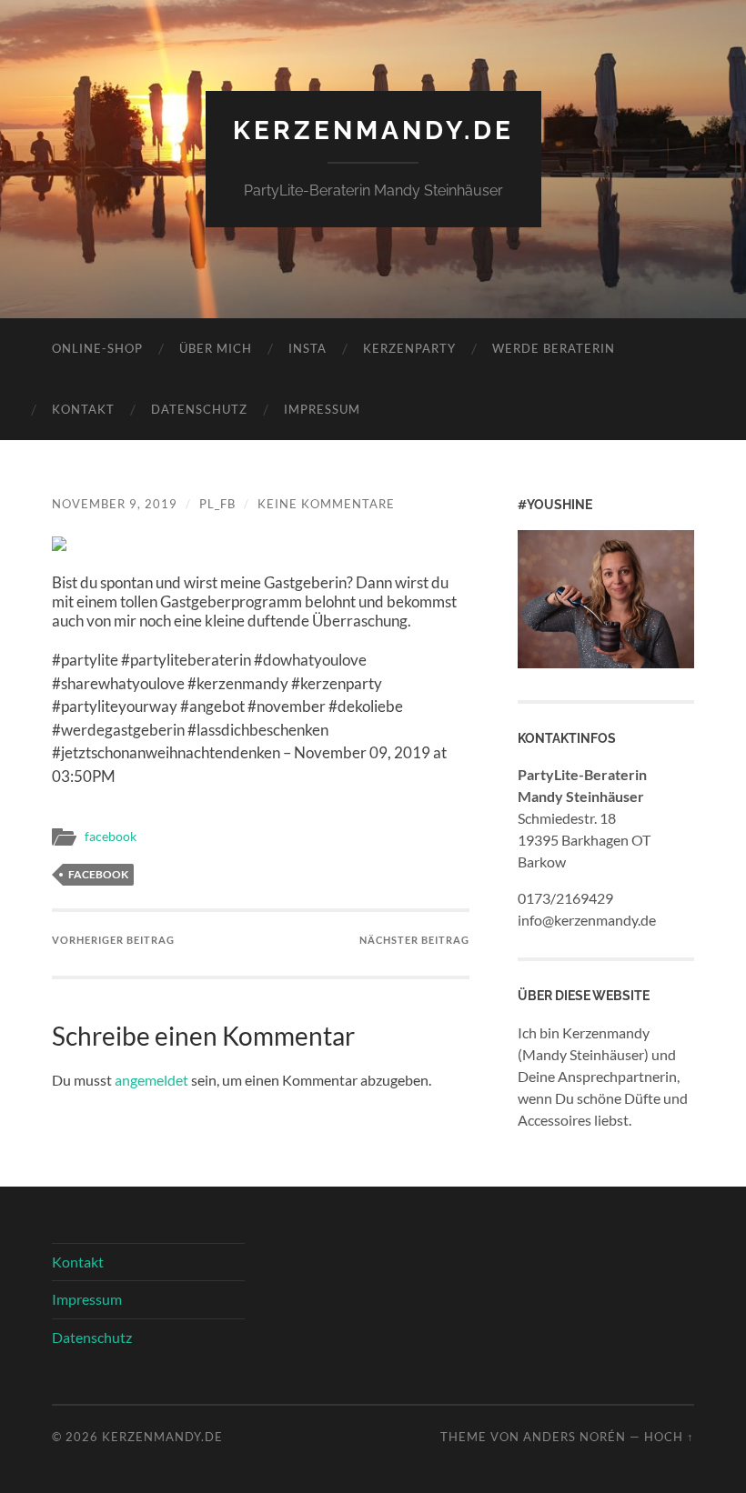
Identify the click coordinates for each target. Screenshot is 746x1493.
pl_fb (217, 503)
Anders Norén (574, 1436)
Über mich (215, 348)
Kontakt (83, 409)
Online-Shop (97, 348)
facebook (110, 836)
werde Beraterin (553, 348)
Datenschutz (199, 409)
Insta (307, 348)
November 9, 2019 (114, 503)
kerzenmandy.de (373, 130)
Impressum (322, 409)
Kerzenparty (409, 348)
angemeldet (151, 1079)
